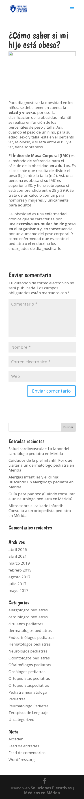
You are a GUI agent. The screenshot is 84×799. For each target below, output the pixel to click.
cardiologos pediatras (28, 616)
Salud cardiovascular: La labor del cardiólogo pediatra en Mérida (39, 451)
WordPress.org (22, 759)
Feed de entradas (24, 745)
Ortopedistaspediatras (29, 685)
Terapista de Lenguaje (28, 712)
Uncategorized (21, 719)
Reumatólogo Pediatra (29, 705)
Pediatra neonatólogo (28, 692)
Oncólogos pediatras (27, 671)
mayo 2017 (18, 590)
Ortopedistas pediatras (29, 678)
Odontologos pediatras (29, 658)
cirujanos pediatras (26, 623)
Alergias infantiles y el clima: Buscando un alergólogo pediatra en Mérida (41, 481)
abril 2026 (18, 549)
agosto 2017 (19, 576)
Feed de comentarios (27, 752)
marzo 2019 (19, 563)
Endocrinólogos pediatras (31, 637)
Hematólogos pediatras (30, 644)
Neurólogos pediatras (28, 651)
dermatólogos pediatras (30, 630)
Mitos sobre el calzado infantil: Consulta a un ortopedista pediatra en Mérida (40, 510)
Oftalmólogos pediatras (30, 664)
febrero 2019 (20, 570)
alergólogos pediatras (28, 609)
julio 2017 (17, 583)
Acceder (16, 739)
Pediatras (17, 698)
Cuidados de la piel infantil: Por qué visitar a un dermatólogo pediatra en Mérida (41, 465)
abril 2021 (18, 556)
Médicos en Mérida (42, 792)
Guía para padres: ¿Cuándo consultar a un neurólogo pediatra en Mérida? (42, 496)
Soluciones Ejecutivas (51, 787)
